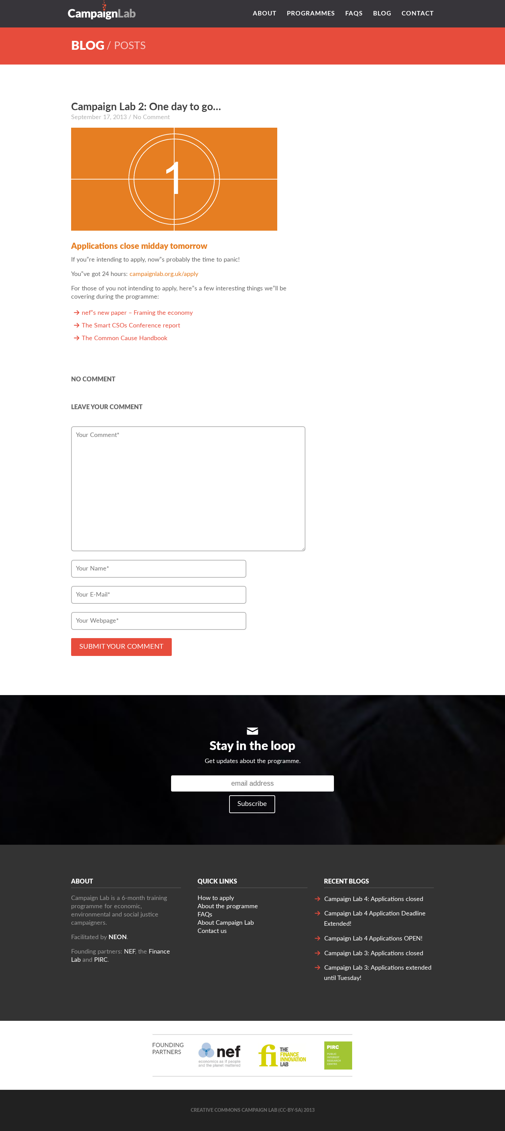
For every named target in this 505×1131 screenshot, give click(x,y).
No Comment (93, 380)
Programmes (311, 14)
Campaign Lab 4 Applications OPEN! (373, 939)
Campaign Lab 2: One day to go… (146, 107)
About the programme (228, 906)
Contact (418, 14)
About (265, 14)
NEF (129, 952)
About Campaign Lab (226, 923)
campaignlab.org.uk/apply (164, 274)
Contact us (212, 931)
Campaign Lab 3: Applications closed (373, 953)
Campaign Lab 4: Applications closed (373, 899)
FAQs (354, 14)
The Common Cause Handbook (124, 338)
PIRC (101, 960)
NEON (118, 937)
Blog (382, 14)
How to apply (216, 898)
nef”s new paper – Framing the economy (137, 313)
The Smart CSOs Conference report (131, 326)
